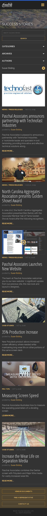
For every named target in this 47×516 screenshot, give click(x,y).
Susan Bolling (16, 130)
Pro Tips (6, 389)
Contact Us (23, 504)
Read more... (8, 151)
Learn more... (8, 416)
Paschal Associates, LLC (7, 5)
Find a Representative (23, 498)
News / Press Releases (12, 109)
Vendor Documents (23, 491)
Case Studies (8, 325)
